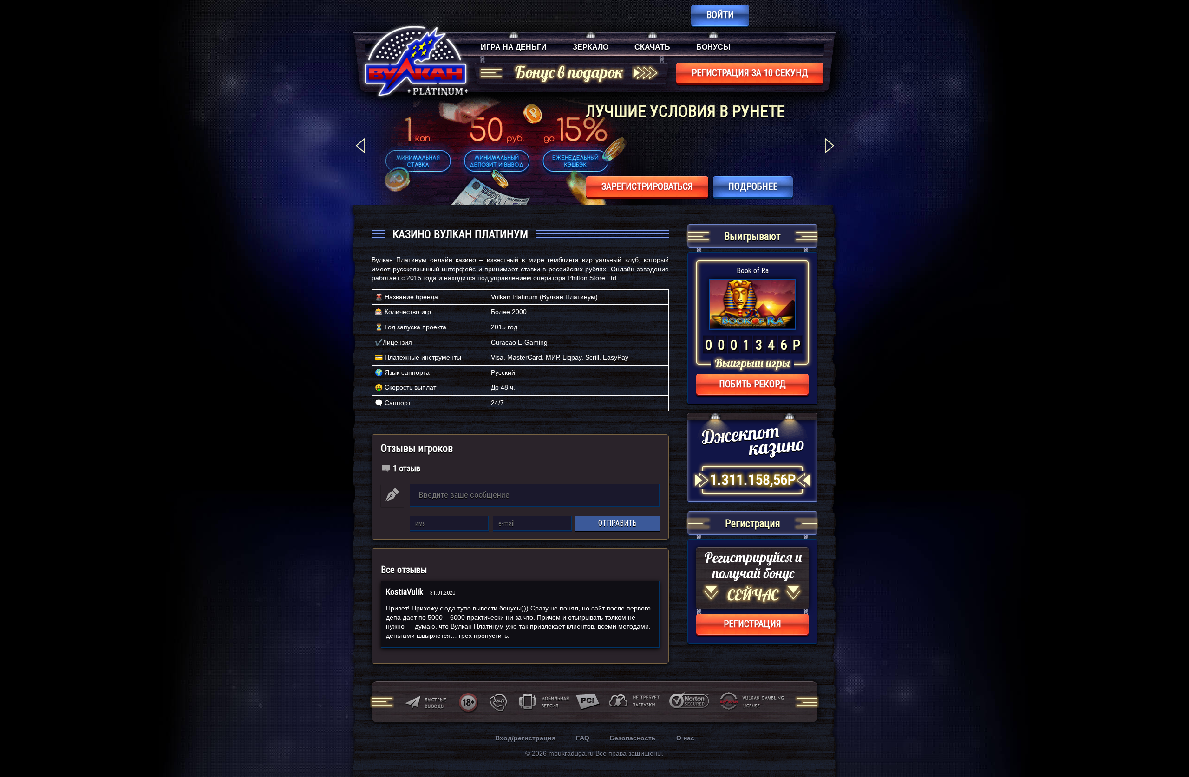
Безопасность (633, 738)
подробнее (752, 186)
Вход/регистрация (525, 738)
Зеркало (590, 47)
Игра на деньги (514, 47)
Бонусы (713, 47)
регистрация (752, 623)
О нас (685, 738)
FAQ (582, 738)
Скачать (652, 47)
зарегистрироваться (647, 186)
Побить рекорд (752, 384)
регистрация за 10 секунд (750, 72)
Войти (720, 14)
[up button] (1168, 745)
